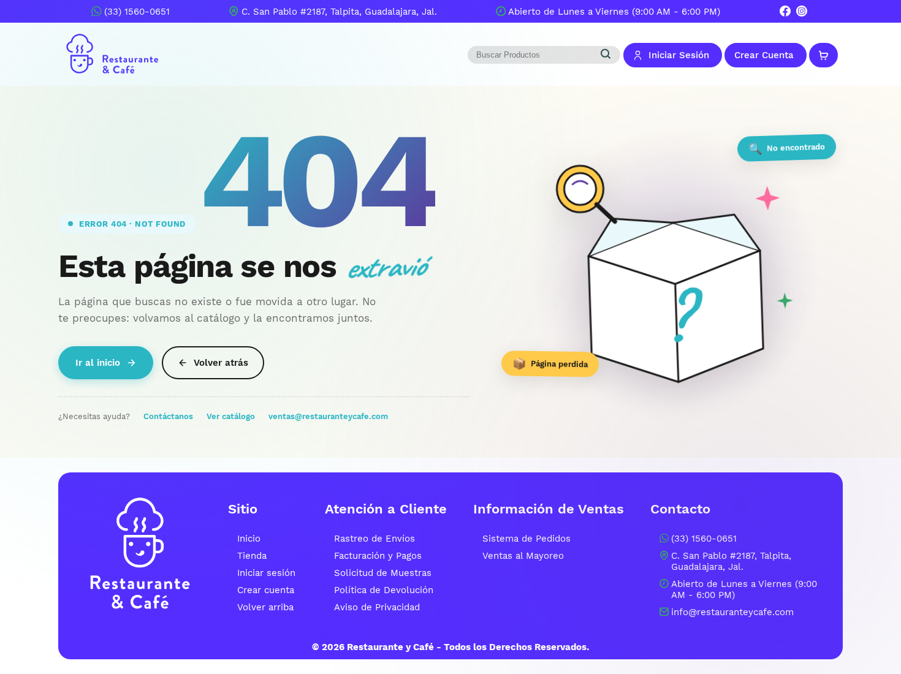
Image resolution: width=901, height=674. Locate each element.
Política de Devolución (383, 590)
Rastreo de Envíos (374, 538)
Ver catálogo (231, 416)
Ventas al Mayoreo (523, 555)
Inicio (248, 538)
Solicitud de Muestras (382, 572)
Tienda (252, 555)
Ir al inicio (97, 362)
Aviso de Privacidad (377, 607)
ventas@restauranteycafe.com (328, 416)
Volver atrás (221, 362)
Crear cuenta (265, 590)
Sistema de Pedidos (526, 538)
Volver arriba (265, 607)
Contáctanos (168, 416)
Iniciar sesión (266, 572)
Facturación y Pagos (378, 555)
